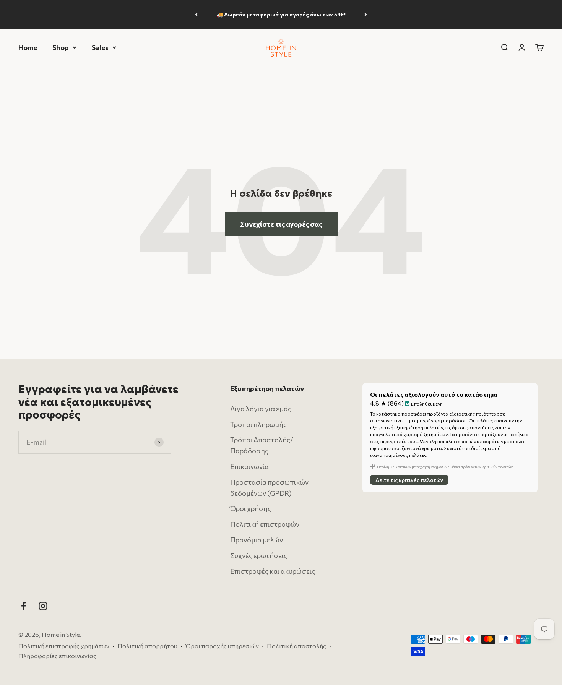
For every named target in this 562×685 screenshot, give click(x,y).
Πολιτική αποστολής (296, 645)
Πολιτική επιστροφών (264, 524)
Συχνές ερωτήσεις (258, 555)
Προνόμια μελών (256, 540)
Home (27, 47)
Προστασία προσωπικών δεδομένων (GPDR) (269, 487)
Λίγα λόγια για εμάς (260, 408)
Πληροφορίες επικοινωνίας (57, 655)
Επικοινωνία (249, 466)
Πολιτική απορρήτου (147, 645)
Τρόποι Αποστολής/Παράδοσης (261, 445)
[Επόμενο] (365, 14)
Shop (60, 47)
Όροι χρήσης (250, 508)
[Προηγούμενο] (196, 14)
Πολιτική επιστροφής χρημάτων (63, 645)
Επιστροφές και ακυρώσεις (272, 571)
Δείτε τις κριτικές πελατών (409, 479)
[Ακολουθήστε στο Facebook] (23, 606)
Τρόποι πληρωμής (258, 424)
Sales (100, 47)
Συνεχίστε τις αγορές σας (281, 224)
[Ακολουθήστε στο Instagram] (43, 606)
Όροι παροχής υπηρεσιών (222, 645)
